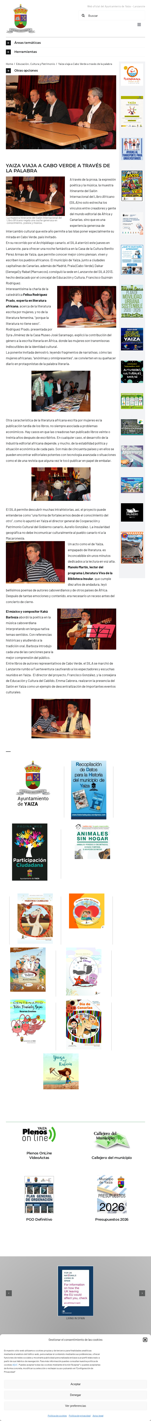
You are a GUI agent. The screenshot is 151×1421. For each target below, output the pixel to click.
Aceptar (76, 1384)
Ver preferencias (75, 1405)
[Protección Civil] (132, 535)
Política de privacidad (80, 1415)
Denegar (75, 1395)
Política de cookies (57, 1415)
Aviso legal (98, 1415)
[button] (145, 1340)
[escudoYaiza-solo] (20, 5)
